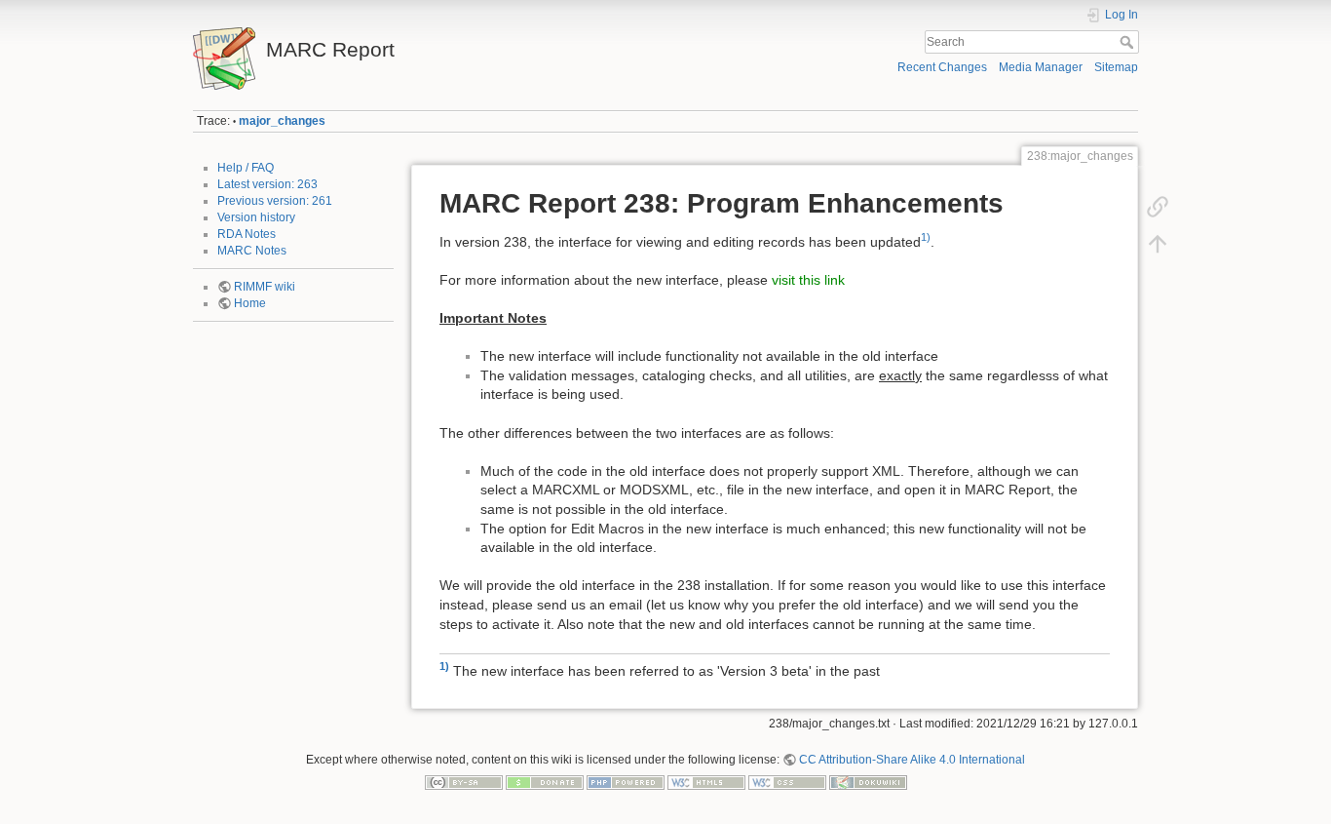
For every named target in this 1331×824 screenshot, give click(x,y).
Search (1129, 42)
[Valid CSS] (787, 782)
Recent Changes (942, 67)
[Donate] (545, 782)
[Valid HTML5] (706, 782)
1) (926, 237)
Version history (256, 217)
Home (250, 303)
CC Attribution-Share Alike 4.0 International (912, 759)
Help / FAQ (245, 168)
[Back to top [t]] (1157, 243)
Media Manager (1041, 67)
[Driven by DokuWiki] (868, 782)
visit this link (808, 280)
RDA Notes (246, 234)
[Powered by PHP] (626, 782)
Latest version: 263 (267, 184)
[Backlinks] (1157, 206)
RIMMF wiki (264, 287)
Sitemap (1116, 67)
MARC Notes (251, 250)
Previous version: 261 (274, 201)
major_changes (282, 121)
